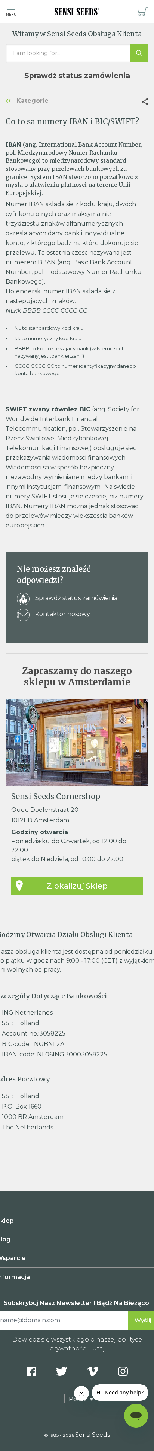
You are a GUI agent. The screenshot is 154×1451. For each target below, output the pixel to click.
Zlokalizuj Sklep (77, 885)
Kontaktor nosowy (62, 614)
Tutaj (97, 1348)
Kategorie (32, 100)
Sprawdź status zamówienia (77, 75)
